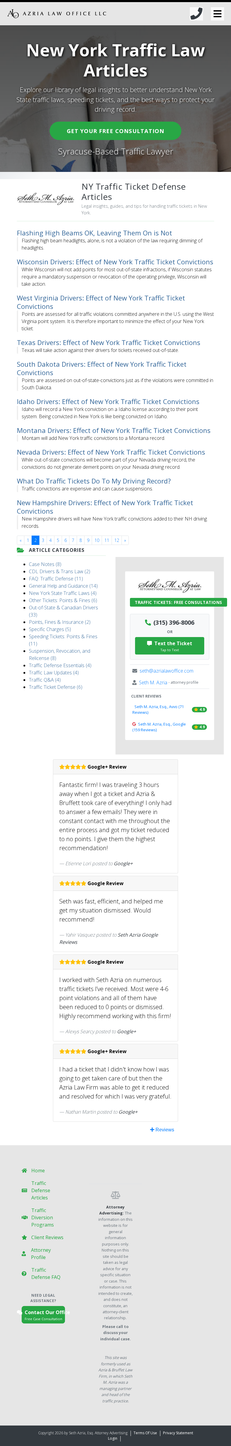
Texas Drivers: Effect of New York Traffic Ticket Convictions (108, 342)
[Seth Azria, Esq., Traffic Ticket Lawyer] (56, 13)
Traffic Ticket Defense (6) (55, 687)
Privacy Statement (178, 1432)
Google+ (123, 863)
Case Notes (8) (45, 564)
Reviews (164, 1129)
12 (116, 540)
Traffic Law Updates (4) (54, 672)
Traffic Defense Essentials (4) (60, 665)
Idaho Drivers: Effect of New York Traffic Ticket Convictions (108, 401)
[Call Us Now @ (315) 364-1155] (196, 13)
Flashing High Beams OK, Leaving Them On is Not (94, 232)
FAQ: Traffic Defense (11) (56, 578)
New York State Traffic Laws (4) (63, 593)
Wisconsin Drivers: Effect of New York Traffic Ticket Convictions (115, 261)
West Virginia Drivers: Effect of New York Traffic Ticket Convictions (101, 302)
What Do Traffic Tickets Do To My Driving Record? (94, 480)
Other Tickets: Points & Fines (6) (63, 600)
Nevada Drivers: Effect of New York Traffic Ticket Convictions (111, 451)
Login (112, 1438)
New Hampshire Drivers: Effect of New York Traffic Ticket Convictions (105, 506)
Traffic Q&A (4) (45, 679)
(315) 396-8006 (173, 622)
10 (96, 540)
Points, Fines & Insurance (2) (60, 622)
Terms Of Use (145, 1432)
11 (106, 540)
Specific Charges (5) (50, 629)
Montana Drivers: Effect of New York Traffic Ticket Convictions (114, 430)
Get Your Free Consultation (115, 131)
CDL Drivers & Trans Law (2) (59, 571)
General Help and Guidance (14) (63, 586)
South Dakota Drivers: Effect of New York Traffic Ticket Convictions (101, 368)
